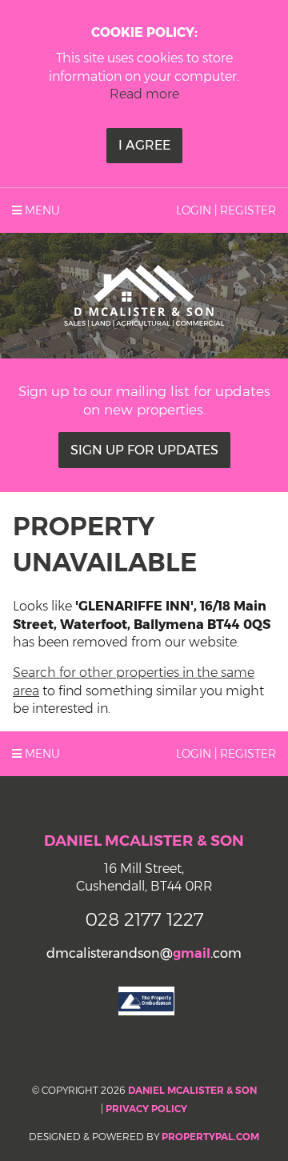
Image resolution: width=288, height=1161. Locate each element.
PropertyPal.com (210, 1137)
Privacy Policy (146, 1109)
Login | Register (226, 210)
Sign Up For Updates (144, 450)
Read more (144, 94)
